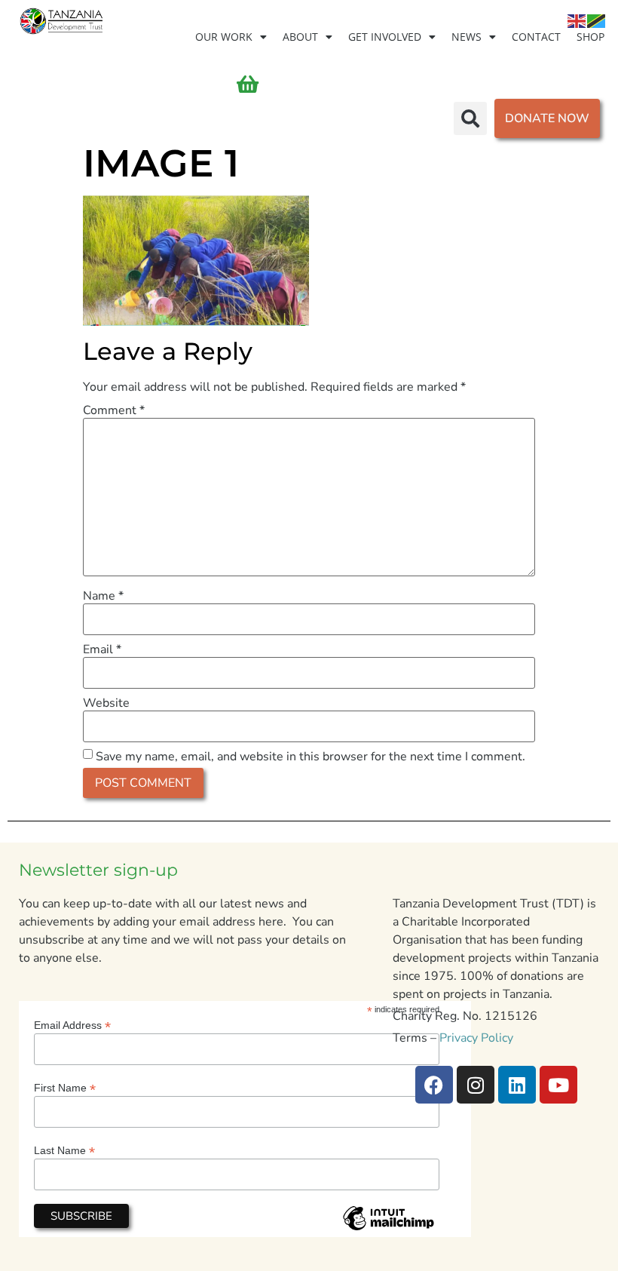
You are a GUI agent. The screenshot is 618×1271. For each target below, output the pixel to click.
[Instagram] (475, 1085)
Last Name (64, 1150)
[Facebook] (434, 1085)
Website (106, 703)
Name (103, 596)
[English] (577, 20)
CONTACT (536, 36)
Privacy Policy (476, 1038)
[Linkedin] (517, 1085)
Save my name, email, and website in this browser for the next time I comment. (310, 757)
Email (102, 649)
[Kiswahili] (597, 20)
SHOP (590, 36)
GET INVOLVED (384, 36)
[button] (470, 118)
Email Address (72, 1024)
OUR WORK (223, 36)
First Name (65, 1087)
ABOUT (300, 36)
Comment (114, 410)
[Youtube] (558, 1085)
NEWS (466, 36)
